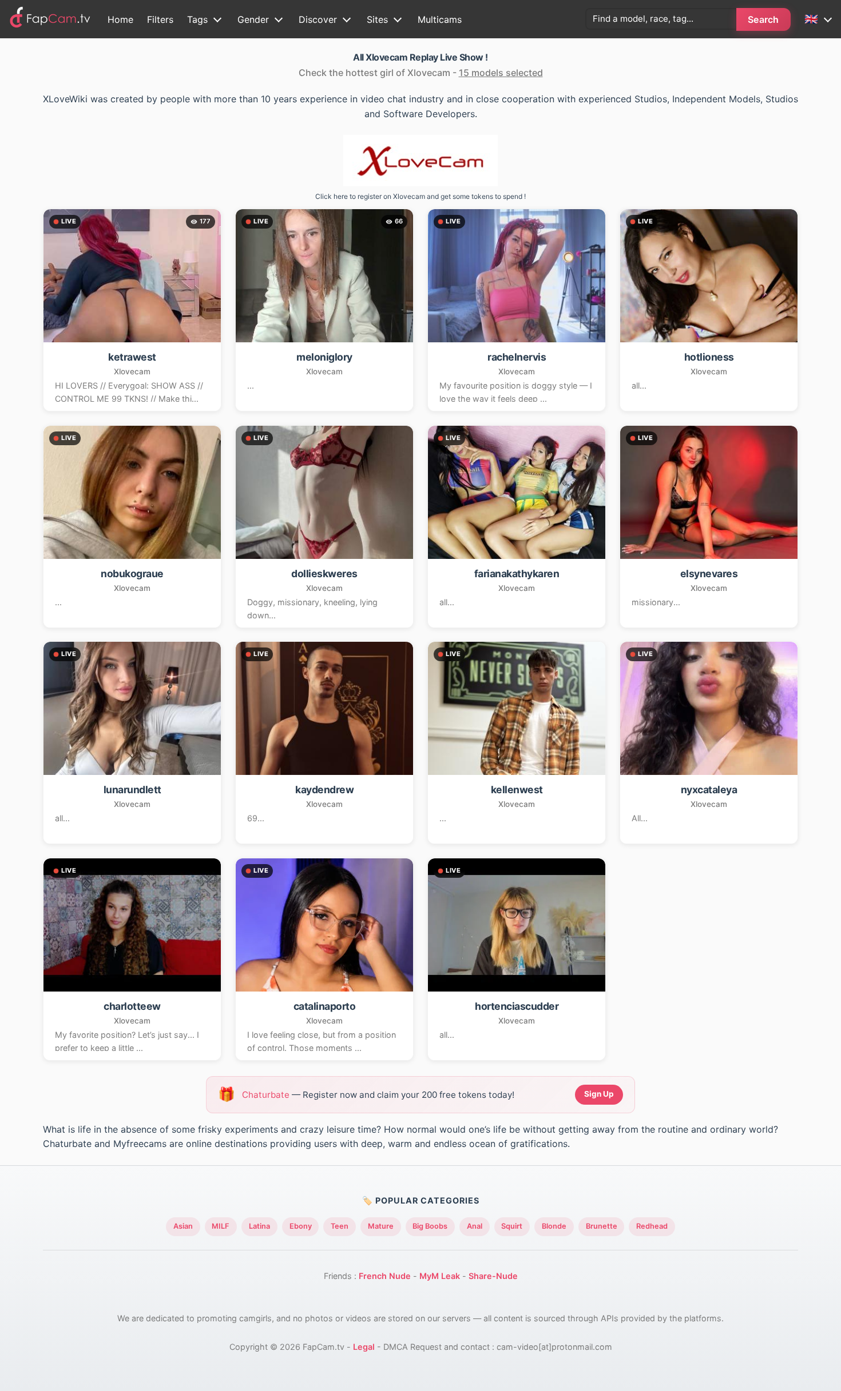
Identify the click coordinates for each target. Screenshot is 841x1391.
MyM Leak (439, 1276)
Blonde (554, 1226)
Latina (259, 1226)
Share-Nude (493, 1276)
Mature (381, 1226)
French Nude (385, 1276)
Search (763, 19)
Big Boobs (429, 1226)
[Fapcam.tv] (50, 19)
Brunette (601, 1226)
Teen (339, 1226)
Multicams (440, 19)
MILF (220, 1226)
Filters (160, 19)
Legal (364, 1347)
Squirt (511, 1226)
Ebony (300, 1226)
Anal (474, 1226)
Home (120, 19)
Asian (183, 1226)
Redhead (652, 1226)
